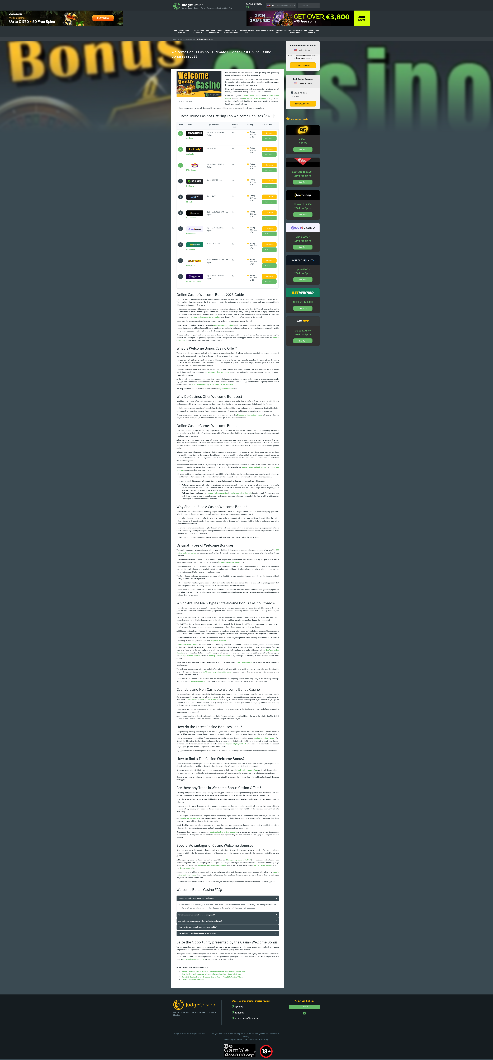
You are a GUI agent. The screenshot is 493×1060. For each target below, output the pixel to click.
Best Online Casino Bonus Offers (295, 31)
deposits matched (218, 640)
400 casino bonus (198, 681)
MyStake (189, 202)
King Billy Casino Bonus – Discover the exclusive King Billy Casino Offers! (212, 977)
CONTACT (304, 1007)
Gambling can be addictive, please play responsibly (246, 1039)
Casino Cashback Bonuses (193, 979)
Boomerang (191, 217)
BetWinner (190, 249)
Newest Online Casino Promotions (230, 31)
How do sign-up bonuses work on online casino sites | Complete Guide (211, 974)
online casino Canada (188, 644)
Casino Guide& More (263, 30)
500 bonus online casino (264, 738)
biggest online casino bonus (249, 415)
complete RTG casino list (190, 818)
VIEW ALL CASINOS (303, 65)
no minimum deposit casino (217, 372)
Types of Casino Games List (198, 31)
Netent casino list (187, 868)
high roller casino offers (248, 770)
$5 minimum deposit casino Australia (202, 699)
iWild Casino (191, 170)
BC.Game (190, 186)
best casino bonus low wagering (224, 832)
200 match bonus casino (217, 493)
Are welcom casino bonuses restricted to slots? (197, 933)
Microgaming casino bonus (193, 959)
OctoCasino (191, 233)
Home (175, 39)
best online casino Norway (254, 98)
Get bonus (269, 138)
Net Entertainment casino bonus (212, 865)
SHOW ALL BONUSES (302, 104)
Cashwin (189, 138)
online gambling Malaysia (241, 493)
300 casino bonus (245, 662)
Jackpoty (190, 154)
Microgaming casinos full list (238, 860)
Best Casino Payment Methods (279, 31)
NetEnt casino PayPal (262, 865)
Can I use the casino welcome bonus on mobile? (197, 927)
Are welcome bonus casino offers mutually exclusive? (200, 921)
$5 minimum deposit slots (229, 562)
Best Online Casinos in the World (214, 31)
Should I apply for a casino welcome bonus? (196, 898)
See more (269, 133)
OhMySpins (190, 265)
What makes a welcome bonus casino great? (196, 915)
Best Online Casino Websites (181, 31)
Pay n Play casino (225, 388)
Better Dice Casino (193, 281)
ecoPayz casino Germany (190, 655)
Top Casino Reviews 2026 (246, 31)
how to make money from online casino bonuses (212, 384)
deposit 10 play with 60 (236, 744)
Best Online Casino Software (311, 31)
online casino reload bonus (254, 467)
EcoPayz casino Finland (219, 655)
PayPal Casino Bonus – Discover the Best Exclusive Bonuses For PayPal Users (214, 971)
